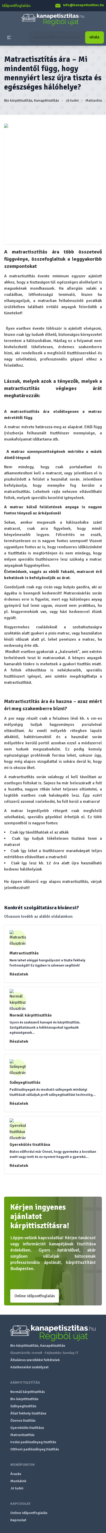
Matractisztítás (22, 1435)
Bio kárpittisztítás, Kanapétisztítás (31, 100)
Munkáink (18, 1481)
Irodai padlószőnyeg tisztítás (33, 1442)
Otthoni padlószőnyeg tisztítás (34, 1449)
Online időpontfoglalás (34, 1295)
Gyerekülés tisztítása (27, 1427)
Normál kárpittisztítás (27, 1392)
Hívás (95, 37)
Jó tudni (72, 100)
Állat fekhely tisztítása (28, 1413)
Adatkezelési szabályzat (29, 1367)
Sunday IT (70, 1353)
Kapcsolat (18, 1520)
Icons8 (37, 1353)
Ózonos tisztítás (23, 1420)
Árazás (15, 1474)
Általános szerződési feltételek (35, 1360)
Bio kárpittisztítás (24, 1399)
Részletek (19, 974)
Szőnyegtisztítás (23, 1406)
